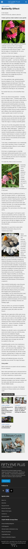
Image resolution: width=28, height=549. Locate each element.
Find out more (6, 481)
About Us (4, 500)
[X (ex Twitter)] (3, 490)
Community (17, 405)
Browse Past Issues (6, 508)
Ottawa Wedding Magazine (8, 523)
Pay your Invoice (5, 505)
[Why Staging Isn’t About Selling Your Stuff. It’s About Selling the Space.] (20, 400)
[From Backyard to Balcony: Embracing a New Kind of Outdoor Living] (7, 400)
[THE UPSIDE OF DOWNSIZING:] (7, 419)
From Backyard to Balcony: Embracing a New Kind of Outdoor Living (7, 410)
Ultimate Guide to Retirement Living (10, 529)
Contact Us (4, 513)
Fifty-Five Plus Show (6, 531)
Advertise (4, 503)
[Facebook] (7, 490)
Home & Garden (5, 6)
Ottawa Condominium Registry (8, 537)
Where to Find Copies (6, 511)
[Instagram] (11, 490)
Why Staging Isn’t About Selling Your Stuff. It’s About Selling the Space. (20, 410)
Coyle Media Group (6, 534)
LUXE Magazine (5, 526)
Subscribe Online (5, 516)
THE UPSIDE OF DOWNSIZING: (6, 427)
